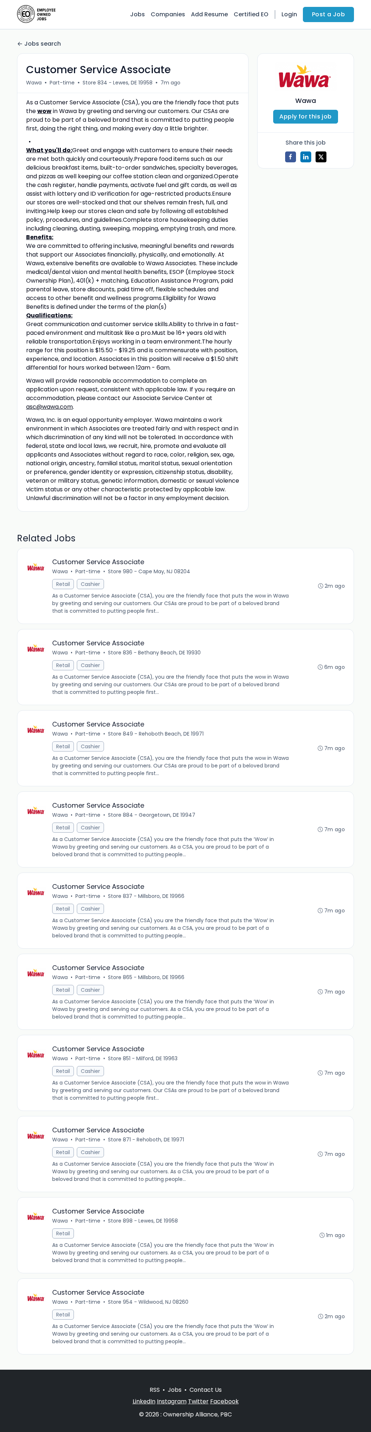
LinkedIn (144, 1401)
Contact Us (205, 1390)
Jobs (137, 14)
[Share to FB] (290, 156)
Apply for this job (305, 116)
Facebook (224, 1401)
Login (289, 14)
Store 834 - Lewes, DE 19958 (118, 82)
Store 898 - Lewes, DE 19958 (143, 1220)
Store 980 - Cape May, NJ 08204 (149, 571)
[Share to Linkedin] (305, 156)
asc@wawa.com (49, 407)
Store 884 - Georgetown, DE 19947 (151, 815)
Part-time (62, 82)
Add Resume (209, 14)
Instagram (172, 1401)
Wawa (34, 82)
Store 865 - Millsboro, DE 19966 (146, 977)
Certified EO (251, 14)
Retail (63, 584)
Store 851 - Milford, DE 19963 (143, 1058)
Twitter (198, 1401)
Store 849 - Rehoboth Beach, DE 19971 (156, 733)
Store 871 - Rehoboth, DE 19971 (146, 1139)
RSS (155, 1390)
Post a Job (328, 14)
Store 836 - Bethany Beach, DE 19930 (154, 652)
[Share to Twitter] (321, 156)
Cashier (90, 584)
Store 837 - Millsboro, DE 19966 (146, 896)
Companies (168, 14)
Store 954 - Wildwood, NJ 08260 (148, 1302)
